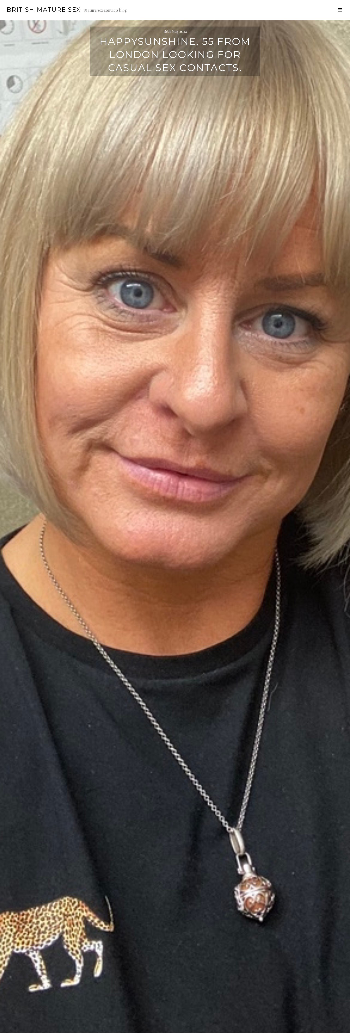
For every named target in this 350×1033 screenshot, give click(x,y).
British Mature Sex (44, 9)
